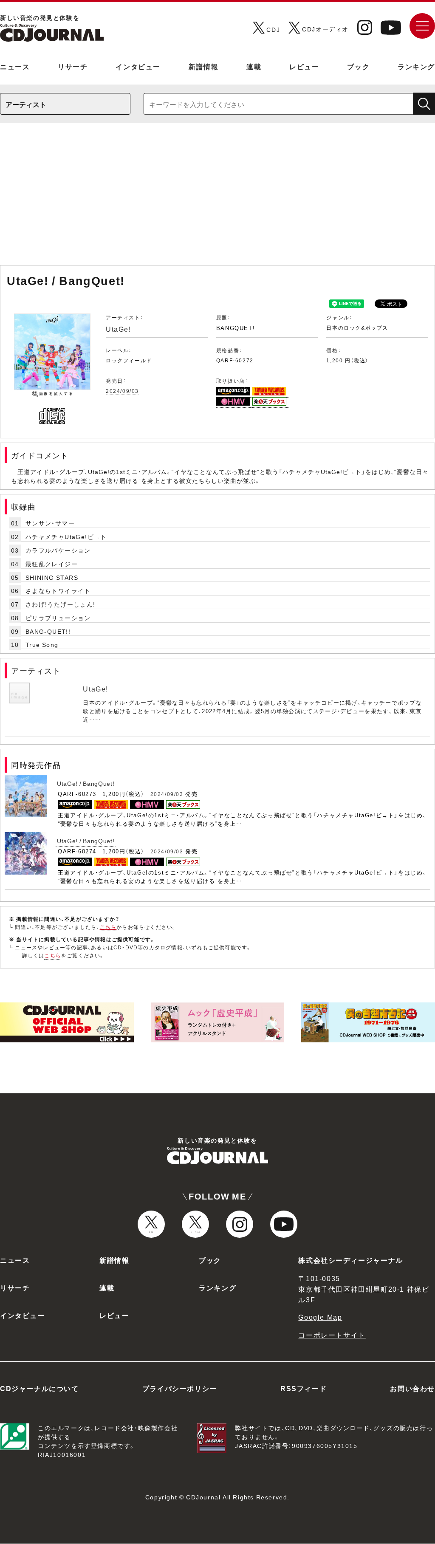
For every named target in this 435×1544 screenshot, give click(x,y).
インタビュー (138, 66)
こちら (108, 927)
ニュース (15, 66)
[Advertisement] (217, 198)
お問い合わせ (412, 1388)
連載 (253, 66)
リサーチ (73, 66)
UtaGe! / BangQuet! (86, 783)
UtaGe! (118, 329)
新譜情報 (203, 66)
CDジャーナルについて (39, 1388)
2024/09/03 (122, 391)
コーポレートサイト (331, 1334)
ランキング (416, 66)
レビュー (304, 66)
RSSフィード (303, 1388)
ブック (358, 66)
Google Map (320, 1317)
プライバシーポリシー (179, 1388)
